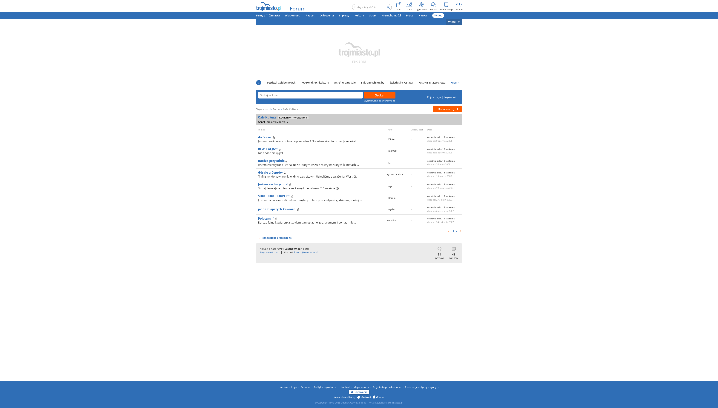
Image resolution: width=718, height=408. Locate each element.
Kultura (359, 15)
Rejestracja (434, 97)
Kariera (284, 387)
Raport (310, 15)
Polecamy (258, 82)
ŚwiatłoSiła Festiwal (401, 82)
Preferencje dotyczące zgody (421, 387)
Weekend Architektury (315, 82)
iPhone (380, 397)
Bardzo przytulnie (271, 161)
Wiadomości (292, 15)
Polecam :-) (266, 218)
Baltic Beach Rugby (372, 82)
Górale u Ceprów (270, 172)
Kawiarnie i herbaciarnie (293, 117)
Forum (298, 8)
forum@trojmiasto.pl (305, 252)
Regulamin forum (269, 252)
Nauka (422, 15)
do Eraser (265, 137)
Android (366, 397)
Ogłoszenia (327, 15)
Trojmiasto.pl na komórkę (387, 387)
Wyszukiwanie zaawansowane (379, 100)
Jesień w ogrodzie (345, 82)
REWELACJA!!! (268, 149)
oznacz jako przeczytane (277, 237)
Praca (409, 15)
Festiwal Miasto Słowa (432, 82)
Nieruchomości (391, 15)
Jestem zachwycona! (273, 184)
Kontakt (345, 387)
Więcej (452, 22)
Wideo (438, 15)
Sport (372, 15)
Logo (294, 387)
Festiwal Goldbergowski (281, 82)
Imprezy (344, 15)
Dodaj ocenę (446, 109)
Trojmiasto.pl (263, 109)
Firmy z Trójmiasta (268, 15)
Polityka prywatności (325, 387)
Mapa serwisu (361, 387)
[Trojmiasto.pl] (268, 6)
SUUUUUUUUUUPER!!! (274, 196)
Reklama (305, 387)
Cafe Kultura (290, 109)
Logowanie (450, 97)
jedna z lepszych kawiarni (277, 209)
